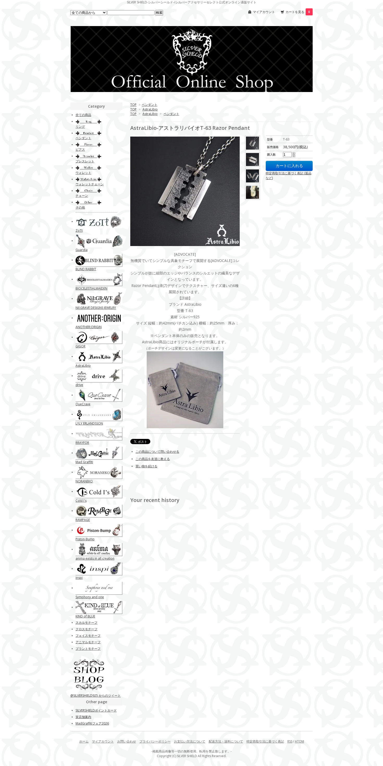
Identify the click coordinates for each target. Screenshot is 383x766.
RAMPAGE (83, 520)
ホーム (84, 741)
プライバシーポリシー (155, 741)
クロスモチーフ (86, 629)
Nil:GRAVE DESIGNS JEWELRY (96, 307)
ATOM (299, 741)
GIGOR (80, 346)
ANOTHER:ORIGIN (89, 327)
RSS (289, 741)
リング (80, 126)
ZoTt (79, 230)
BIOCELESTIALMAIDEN (91, 288)
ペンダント (149, 104)
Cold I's (81, 500)
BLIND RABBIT (86, 269)
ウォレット (83, 172)
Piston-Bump (85, 539)
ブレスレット (85, 161)
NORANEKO (84, 481)
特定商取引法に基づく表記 (265, 741)
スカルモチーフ (86, 622)
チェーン (82, 195)
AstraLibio (150, 109)
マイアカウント (264, 12)
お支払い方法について (189, 741)
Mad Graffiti (84, 462)
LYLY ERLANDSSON (89, 423)
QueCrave (83, 404)
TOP (133, 104)
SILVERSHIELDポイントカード (96, 710)
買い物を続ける (146, 466)
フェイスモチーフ (88, 635)
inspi (79, 577)
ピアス (80, 149)
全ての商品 (83, 115)
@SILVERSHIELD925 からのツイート (95, 695)
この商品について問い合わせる (157, 451)
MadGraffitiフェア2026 (92, 723)
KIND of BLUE (85, 616)
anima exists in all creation (95, 558)
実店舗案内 (83, 717)
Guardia (82, 250)
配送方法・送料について (226, 741)
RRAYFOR (82, 442)
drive (79, 385)
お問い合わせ (126, 741)
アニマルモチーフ (88, 642)
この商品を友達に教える (152, 459)
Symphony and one (90, 597)
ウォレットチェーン (90, 184)
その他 (80, 207)
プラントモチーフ (88, 648)
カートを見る (298, 12)
